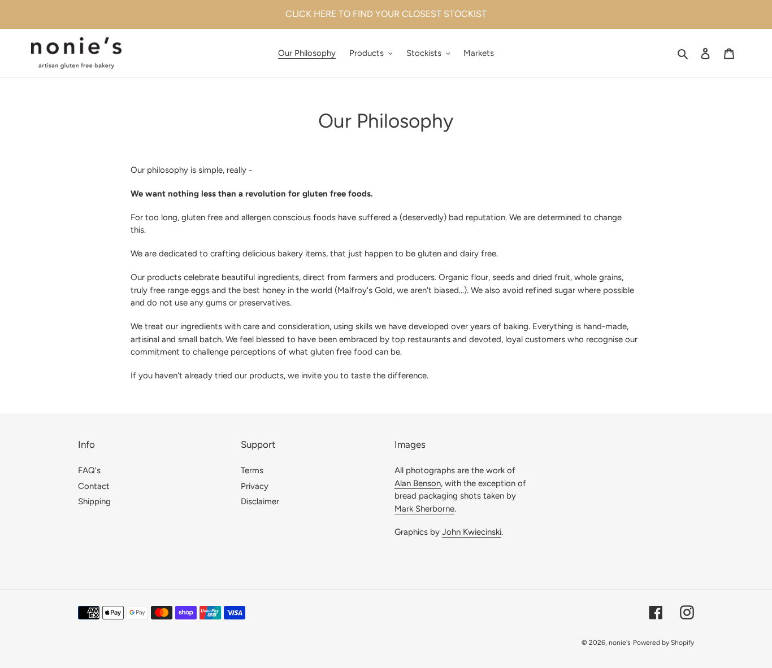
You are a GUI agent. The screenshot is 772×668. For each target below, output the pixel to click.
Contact (94, 486)
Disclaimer (260, 501)
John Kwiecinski (471, 532)
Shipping (94, 501)
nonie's (620, 643)
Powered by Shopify (663, 643)
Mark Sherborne (424, 509)
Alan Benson (417, 483)
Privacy (254, 486)
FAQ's (89, 470)
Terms (252, 470)
